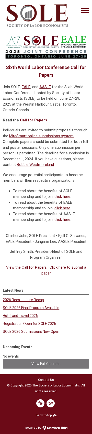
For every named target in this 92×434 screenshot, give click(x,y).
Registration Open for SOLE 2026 (29, 324)
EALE (26, 87)
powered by (33, 427)
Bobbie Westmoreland (35, 164)
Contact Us (46, 380)
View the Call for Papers (26, 267)
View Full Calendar (46, 364)
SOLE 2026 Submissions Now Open (31, 331)
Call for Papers (33, 120)
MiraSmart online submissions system (41, 136)
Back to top (44, 415)
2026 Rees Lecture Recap (23, 300)
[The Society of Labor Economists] (37, 27)
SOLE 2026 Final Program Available (31, 308)
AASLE (45, 87)
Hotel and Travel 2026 (20, 316)
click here (62, 196)
